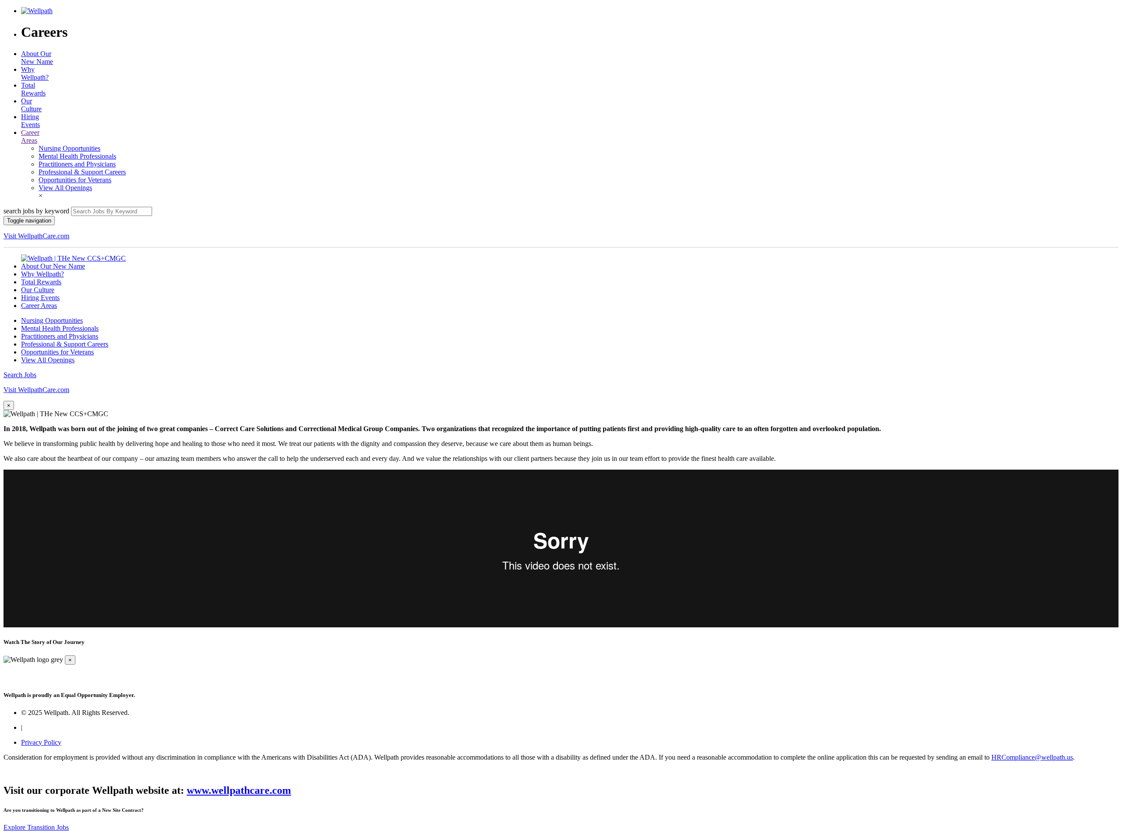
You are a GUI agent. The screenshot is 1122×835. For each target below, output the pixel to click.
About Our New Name (37, 57)
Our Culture (31, 105)
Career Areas (30, 136)
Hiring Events (30, 120)
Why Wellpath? (35, 73)
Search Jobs (20, 375)
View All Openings (65, 187)
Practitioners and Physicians (77, 164)
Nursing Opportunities (69, 148)
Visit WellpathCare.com (36, 236)
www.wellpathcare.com (239, 790)
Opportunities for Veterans (75, 180)
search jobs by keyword (36, 211)
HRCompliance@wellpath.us (1032, 757)
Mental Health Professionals (77, 156)
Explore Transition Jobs (36, 827)
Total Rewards (33, 89)
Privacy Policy (41, 742)
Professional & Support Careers (82, 172)
